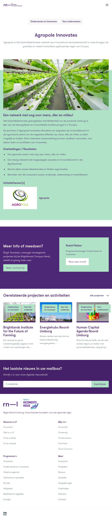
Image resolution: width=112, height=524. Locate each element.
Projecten (62, 466)
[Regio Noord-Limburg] (12, 5)
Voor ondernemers (71, 21)
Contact (62, 499)
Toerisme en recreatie (13, 477)
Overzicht (8, 427)
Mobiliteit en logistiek (13, 493)
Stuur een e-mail (77, 261)
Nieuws (61, 472)
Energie (7, 499)
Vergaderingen (65, 483)
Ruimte (6, 483)
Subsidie (62, 477)
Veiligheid (7, 488)
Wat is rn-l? (8, 432)
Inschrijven (100, 384)
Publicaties (63, 488)
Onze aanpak (9, 443)
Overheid (62, 443)
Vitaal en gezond (11, 472)
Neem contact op (15, 267)
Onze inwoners (65, 448)
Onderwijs (63, 432)
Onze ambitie (9, 438)
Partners (62, 493)
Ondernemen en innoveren (43, 21)
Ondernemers (64, 438)
